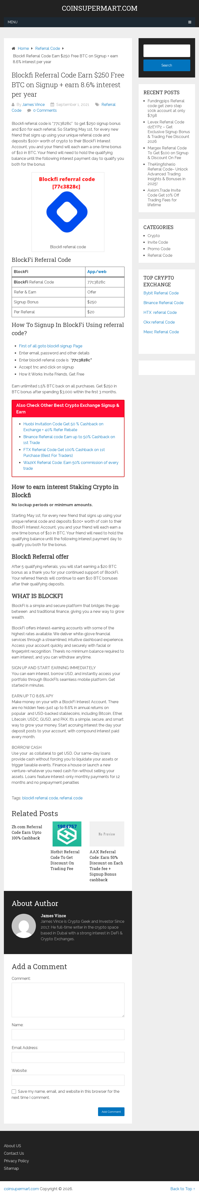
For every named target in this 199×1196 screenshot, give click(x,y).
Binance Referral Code (163, 302)
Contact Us (14, 1153)
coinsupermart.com (99, 8)
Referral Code (160, 255)
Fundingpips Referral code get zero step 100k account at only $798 (166, 108)
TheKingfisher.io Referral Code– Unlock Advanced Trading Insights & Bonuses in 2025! (168, 174)
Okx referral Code (159, 322)
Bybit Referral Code (161, 293)
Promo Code (159, 249)
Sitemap (11, 1168)
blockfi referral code (40, 798)
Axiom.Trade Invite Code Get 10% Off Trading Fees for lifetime (164, 197)
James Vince (33, 104)
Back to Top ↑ (182, 1189)
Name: (17, 1025)
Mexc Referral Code (161, 332)
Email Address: (25, 1047)
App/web (97, 271)
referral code (71, 798)
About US (12, 1146)
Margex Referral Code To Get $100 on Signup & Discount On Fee (168, 153)
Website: (19, 1070)
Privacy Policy (16, 1161)
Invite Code (158, 242)
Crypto (154, 235)
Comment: (21, 978)
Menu (12, 22)
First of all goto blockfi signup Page (50, 346)
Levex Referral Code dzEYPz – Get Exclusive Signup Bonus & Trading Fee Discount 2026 (169, 132)
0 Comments (45, 110)
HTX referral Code (160, 312)
